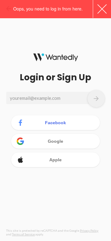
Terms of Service (23, 234)
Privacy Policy (89, 230)
